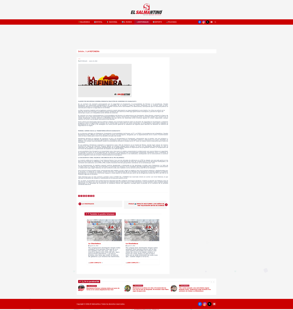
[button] (211, 282)
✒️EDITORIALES (142, 22)
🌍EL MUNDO (127, 22)
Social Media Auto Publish (140, 309)
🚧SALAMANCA (84, 22)
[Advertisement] (146, 36)
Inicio (81, 51)
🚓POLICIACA (171, 22)
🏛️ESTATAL (98, 22)
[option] (100, 288)
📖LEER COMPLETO (95, 262)
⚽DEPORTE (157, 22)
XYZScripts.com (155, 309)
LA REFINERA (92, 51)
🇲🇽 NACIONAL (112, 22)
